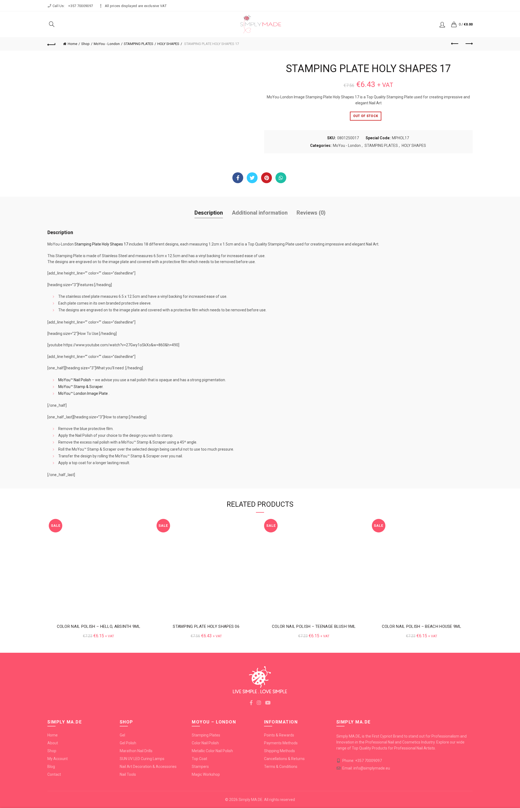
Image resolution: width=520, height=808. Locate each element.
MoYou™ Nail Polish (74, 380)
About (52, 743)
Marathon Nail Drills (136, 751)
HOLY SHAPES (168, 44)
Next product (468, 43)
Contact (54, 774)
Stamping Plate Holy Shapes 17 (101, 244)
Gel (122, 735)
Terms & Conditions (280, 766)
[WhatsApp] (280, 177)
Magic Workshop (206, 774)
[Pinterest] (266, 177)
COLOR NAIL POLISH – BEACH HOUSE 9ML (421, 626)
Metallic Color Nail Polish (212, 751)
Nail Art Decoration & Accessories (148, 766)
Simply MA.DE (250, 799)
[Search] (51, 24)
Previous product (455, 43)
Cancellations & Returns (284, 759)
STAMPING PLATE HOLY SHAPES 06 (206, 626)
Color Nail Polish (205, 743)
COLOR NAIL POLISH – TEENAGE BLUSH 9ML (314, 626)
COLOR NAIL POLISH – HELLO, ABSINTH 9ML (98, 626)
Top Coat (199, 759)
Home (72, 44)
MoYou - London (107, 44)
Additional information (260, 212)
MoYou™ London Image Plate (83, 393)
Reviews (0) (311, 212)
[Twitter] (252, 177)
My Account (57, 759)
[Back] (51, 43)
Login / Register (442, 24)
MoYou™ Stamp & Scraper (80, 386)
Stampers (200, 766)
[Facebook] (237, 177)
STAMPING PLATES (138, 44)
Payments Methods (281, 743)
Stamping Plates (206, 735)
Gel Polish (128, 743)
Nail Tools (128, 774)
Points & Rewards (279, 735)
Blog (51, 766)
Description (208, 212)
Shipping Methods (279, 751)
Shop (85, 44)
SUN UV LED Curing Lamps (142, 759)
